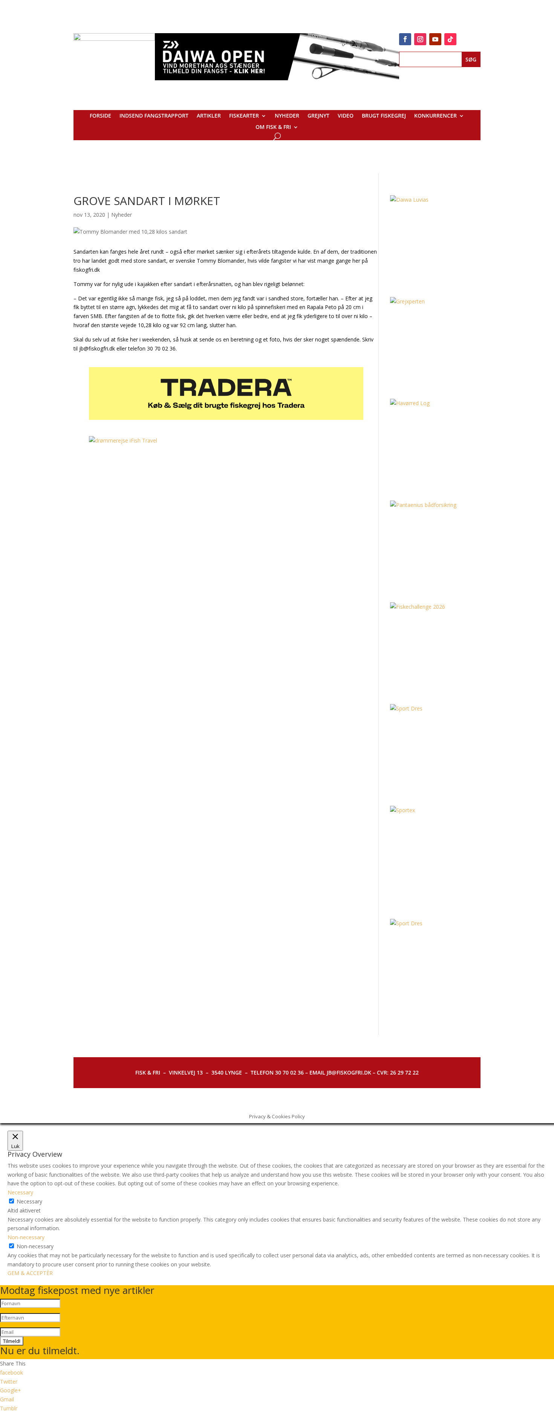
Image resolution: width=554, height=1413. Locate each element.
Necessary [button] (20, 1192)
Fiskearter (244, 116)
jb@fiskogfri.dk (97, 348)
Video (346, 116)
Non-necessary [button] (26, 1237)
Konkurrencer (435, 116)
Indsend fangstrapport (153, 116)
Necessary (29, 1201)
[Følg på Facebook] (405, 39)
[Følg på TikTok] (450, 39)
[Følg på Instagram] (420, 39)
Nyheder (287, 116)
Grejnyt (318, 116)
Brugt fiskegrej (384, 116)
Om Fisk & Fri (273, 127)
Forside (100, 116)
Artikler (209, 116)
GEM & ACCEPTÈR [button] (30, 1273)
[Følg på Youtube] (435, 39)
